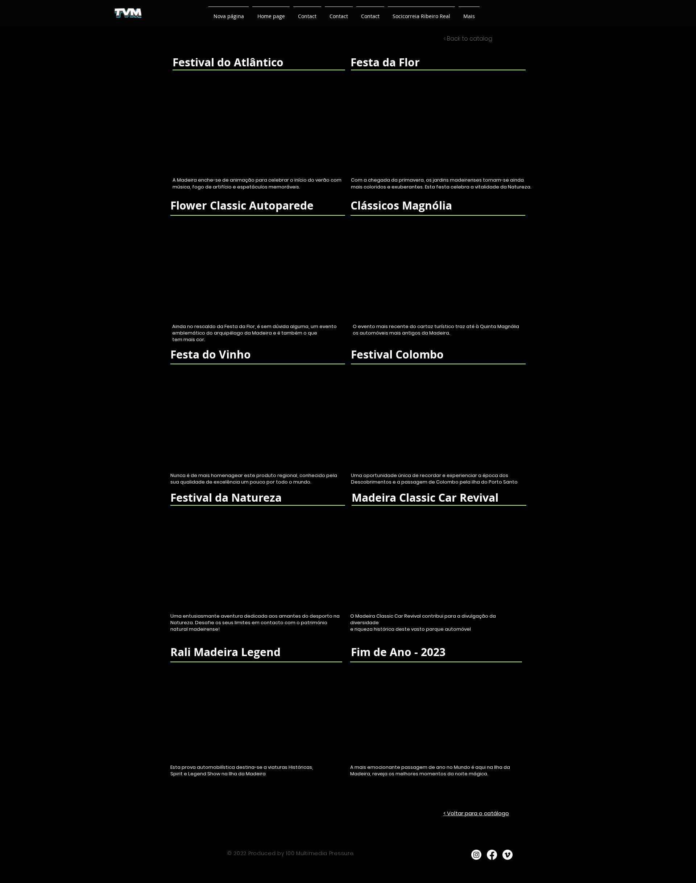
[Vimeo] (507, 855)
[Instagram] (476, 855)
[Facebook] (492, 855)
